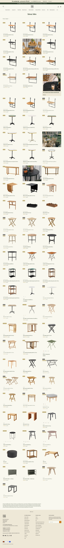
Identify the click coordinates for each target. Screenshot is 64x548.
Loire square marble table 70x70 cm (48, 297)
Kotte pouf (4, 461)
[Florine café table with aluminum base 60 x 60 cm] (32, 136)
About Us (37, 518)
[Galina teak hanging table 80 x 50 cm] (51, 102)
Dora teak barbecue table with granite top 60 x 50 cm (11, 297)
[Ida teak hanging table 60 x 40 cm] (12, 27)
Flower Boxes (19, 9)
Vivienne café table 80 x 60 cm (8, 144)
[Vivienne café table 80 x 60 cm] (12, 136)
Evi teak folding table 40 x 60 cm (8, 212)
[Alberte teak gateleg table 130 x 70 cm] (12, 188)
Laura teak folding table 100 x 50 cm (8, 178)
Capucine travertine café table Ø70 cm (29, 127)
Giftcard (26, 536)
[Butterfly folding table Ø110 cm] (32, 327)
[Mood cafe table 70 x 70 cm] (12, 309)
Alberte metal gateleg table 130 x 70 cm (29, 195)
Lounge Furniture (27, 523)
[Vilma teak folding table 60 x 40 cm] (51, 188)
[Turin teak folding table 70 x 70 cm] (12, 344)
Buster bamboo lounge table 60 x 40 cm (29, 405)
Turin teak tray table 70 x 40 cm (8, 388)
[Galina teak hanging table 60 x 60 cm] (32, 102)
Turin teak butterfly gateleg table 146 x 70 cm (30, 352)
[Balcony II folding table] (51, 344)
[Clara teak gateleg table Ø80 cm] (12, 239)
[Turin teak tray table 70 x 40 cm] (12, 380)
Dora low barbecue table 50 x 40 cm (28, 461)
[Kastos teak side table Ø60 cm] (51, 471)
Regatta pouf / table (46, 407)
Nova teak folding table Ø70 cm (47, 316)
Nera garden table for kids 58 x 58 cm (8, 371)
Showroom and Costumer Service (40, 522)
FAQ (36, 520)
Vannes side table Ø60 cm (47, 444)
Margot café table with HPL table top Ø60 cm (49, 161)
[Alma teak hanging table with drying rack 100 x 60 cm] (51, 61)
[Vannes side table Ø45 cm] (32, 435)
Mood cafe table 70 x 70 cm (7, 316)
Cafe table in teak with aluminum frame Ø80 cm (30, 318)
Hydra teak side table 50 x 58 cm (28, 388)
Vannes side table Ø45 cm (27, 444)
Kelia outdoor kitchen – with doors (8, 478)
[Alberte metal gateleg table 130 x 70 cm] (32, 188)
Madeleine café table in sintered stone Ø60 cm (30, 161)
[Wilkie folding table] (51, 363)
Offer (47, 9)
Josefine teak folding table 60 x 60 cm (28, 263)
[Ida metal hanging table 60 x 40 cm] (12, 44)
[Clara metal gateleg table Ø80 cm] (51, 239)
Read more (44, 94)
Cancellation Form (38, 528)
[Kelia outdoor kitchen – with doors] (12, 471)
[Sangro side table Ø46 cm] (12, 435)
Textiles (26, 533)
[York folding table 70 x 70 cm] (51, 327)
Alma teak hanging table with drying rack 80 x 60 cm (31, 68)
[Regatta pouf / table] (51, 397)
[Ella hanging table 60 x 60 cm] (12, 78)
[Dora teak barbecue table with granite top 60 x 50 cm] (12, 290)
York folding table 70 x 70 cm (47, 335)
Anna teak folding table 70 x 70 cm (28, 229)
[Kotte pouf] (12, 454)
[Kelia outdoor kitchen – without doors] (32, 471)
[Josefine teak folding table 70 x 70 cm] (51, 256)
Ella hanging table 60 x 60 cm (7, 85)
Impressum (37, 533)
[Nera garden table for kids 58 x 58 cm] (12, 363)
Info (57, 9)
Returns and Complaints (39, 527)
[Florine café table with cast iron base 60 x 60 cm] (12, 153)
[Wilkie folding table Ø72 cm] (32, 363)
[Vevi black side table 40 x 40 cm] (12, 488)
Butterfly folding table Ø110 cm (27, 335)
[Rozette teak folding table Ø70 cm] (51, 222)
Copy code (50, 1)
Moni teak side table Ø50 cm (47, 388)
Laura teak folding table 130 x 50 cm (48, 178)
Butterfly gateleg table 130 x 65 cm (8, 335)
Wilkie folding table (46, 371)
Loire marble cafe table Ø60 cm (28, 299)
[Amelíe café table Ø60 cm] (12, 119)
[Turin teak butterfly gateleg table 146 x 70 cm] (32, 344)
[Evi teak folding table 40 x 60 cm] (12, 205)
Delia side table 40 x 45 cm (47, 425)
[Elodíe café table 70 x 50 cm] (51, 119)
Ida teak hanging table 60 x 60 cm (28, 34)
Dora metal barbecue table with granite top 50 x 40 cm (11, 280)
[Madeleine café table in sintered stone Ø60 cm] (32, 153)
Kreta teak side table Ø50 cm (7, 405)
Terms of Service (38, 531)
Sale (25, 538)
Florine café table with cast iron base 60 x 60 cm (10, 161)
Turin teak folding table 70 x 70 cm (8, 352)
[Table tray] (51, 454)
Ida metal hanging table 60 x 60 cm (48, 51)
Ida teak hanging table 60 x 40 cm (8, 34)
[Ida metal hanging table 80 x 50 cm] (12, 61)
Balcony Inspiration (52, 9)
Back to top (31, 511)
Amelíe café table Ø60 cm (7, 127)
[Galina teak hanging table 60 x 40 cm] (12, 102)
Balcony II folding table (46, 354)
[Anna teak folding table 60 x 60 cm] (12, 222)
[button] (61, 7)
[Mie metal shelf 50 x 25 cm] (32, 205)
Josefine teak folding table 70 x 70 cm (48, 263)
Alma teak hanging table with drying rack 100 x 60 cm (51, 68)
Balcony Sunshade (31, 9)
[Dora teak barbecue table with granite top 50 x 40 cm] (51, 273)
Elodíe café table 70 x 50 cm (47, 127)
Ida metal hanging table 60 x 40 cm (8, 51)
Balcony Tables (26, 517)
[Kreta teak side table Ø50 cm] (12, 397)
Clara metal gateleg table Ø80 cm (48, 246)
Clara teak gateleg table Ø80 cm (8, 246)
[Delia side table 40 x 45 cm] (51, 416)
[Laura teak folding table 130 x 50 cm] (51, 171)
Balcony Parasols (24, 9)
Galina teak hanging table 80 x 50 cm (48, 110)
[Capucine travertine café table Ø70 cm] (32, 119)
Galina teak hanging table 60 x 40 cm (8, 110)
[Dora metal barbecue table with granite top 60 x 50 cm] (32, 273)
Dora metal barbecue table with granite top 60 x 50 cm (31, 280)
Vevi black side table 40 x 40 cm (8, 495)
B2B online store (38, 535)
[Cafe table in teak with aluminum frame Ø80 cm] (32, 309)
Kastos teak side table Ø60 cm (47, 478)
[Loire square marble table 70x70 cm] (51, 290)
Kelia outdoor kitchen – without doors (28, 478)
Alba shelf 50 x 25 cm (46, 212)
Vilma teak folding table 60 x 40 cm (48, 195)
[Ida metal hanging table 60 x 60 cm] (51, 44)
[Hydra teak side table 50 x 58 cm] (32, 380)
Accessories (43, 9)
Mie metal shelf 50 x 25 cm (27, 212)
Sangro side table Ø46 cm (7, 444)
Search (36, 517)
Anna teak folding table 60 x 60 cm (8, 229)
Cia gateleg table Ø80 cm (27, 246)
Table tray (44, 461)
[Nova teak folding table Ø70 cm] (51, 309)
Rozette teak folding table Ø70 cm (48, 229)
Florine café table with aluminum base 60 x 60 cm (30, 144)
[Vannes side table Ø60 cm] (51, 435)
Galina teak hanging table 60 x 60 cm (28, 110)
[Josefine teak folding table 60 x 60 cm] (32, 256)
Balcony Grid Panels (38, 9)
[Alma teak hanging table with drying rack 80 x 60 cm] (32, 61)
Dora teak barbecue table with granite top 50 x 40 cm (51, 280)
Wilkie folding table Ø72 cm (27, 371)
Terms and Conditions (38, 525)
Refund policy (37, 530)
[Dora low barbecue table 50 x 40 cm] (32, 454)
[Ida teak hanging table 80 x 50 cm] (51, 27)
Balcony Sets (26, 527)
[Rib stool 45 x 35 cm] (32, 416)
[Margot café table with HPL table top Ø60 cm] (51, 153)
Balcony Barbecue (27, 525)
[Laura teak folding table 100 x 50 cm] (12, 171)
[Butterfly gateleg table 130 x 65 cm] (12, 327)
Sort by (4, 18)
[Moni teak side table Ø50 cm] (51, 380)
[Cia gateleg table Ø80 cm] (32, 239)
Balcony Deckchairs (27, 520)
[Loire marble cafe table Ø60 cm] (32, 290)
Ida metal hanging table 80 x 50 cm (8, 68)
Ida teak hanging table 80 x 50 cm (48, 34)
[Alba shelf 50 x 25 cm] (51, 205)
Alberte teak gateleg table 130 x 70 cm (9, 195)
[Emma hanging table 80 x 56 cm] (32, 78)
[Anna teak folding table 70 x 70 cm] (32, 222)
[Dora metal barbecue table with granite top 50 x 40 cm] (12, 273)
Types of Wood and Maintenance (40, 523)
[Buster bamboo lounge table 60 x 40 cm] (32, 397)
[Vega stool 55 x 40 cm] (12, 416)
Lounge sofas (13, 9)
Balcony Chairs (26, 518)
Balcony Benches (27, 522)
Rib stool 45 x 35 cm (26, 424)
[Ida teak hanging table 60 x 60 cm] (32, 27)
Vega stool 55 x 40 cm (6, 424)
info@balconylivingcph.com (8, 524)
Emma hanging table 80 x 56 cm (28, 85)
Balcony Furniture (7, 9)
